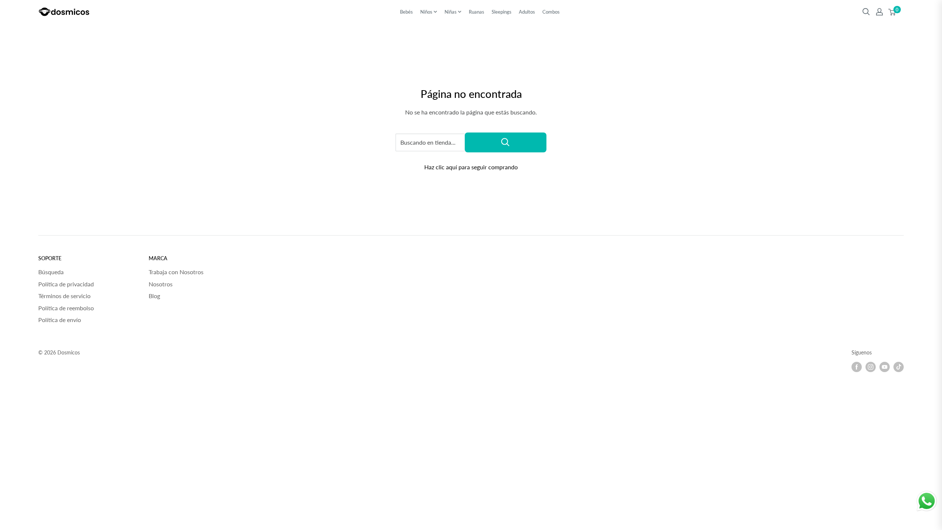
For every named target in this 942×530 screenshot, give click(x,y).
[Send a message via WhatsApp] (926, 501)
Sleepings (501, 12)
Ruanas (476, 12)
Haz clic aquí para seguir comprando (471, 166)
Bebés (406, 12)
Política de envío (59, 319)
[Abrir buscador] (866, 11)
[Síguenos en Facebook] (856, 367)
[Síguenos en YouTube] (884, 367)
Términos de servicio (64, 295)
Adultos (527, 12)
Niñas (451, 12)
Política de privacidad (66, 283)
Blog (154, 295)
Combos (551, 12)
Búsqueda (51, 271)
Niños (426, 12)
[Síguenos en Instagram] (870, 367)
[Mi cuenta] (879, 11)
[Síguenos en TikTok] (898, 367)
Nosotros (161, 283)
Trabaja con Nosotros (176, 271)
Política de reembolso (66, 307)
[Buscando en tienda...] (505, 142)
